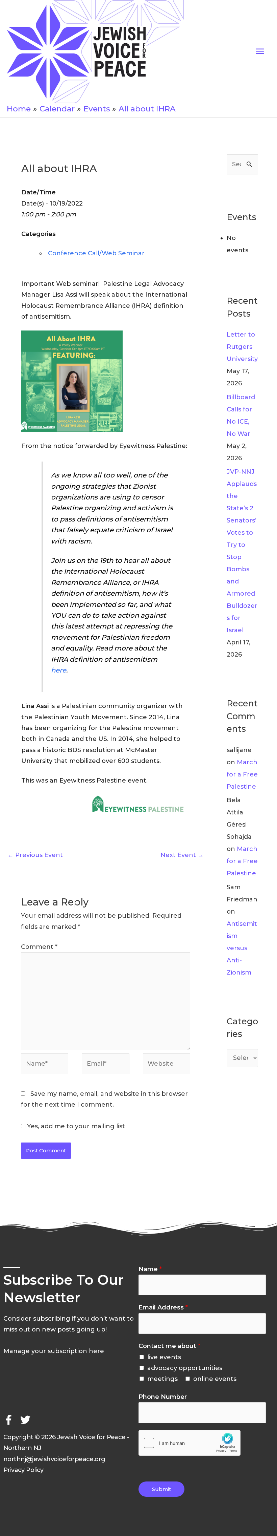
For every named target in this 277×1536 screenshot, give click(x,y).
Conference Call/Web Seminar (96, 253)
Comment (39, 947)
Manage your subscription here (53, 1351)
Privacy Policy (23, 1470)
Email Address (163, 1307)
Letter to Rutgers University (242, 347)
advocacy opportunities (184, 1368)
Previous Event (35, 855)
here (58, 670)
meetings (162, 1379)
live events (164, 1357)
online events (214, 1379)
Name (150, 1269)
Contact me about (169, 1346)
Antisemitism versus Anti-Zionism (242, 948)
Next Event (182, 855)
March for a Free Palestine (242, 774)
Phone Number (162, 1397)
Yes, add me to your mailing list (75, 1126)
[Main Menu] (259, 51)
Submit (161, 1489)
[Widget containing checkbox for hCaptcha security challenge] (189, 1443)
